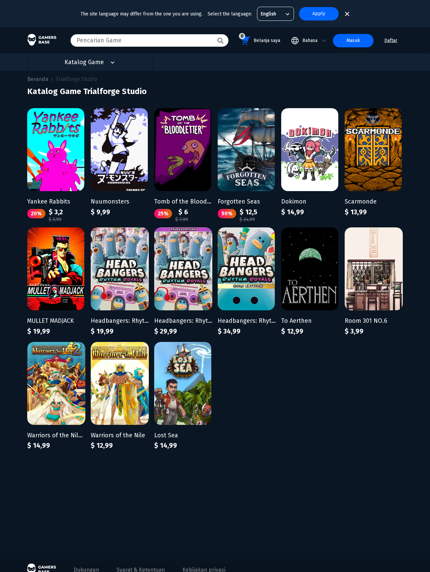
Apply (318, 13)
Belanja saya (260, 38)
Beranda (37, 79)
